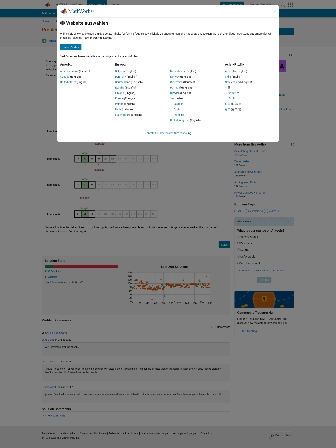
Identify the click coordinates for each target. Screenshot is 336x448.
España (119, 87)
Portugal (175, 87)
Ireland (119, 103)
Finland (119, 93)
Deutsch (178, 103)
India (228, 76)
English (177, 109)
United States (68, 82)
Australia (230, 71)
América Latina (69, 71)
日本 (227, 103)
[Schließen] (274, 11)
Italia (118, 109)
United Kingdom (179, 120)
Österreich (176, 82)
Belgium (120, 71)
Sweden (175, 93)
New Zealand (233, 82)
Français (178, 114)
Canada (65, 76)
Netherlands (177, 71)
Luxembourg (122, 114)
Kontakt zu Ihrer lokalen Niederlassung (168, 133)
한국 (227, 109)
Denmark (120, 76)
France (119, 98)
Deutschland (122, 82)
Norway (175, 76)
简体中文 (233, 93)
